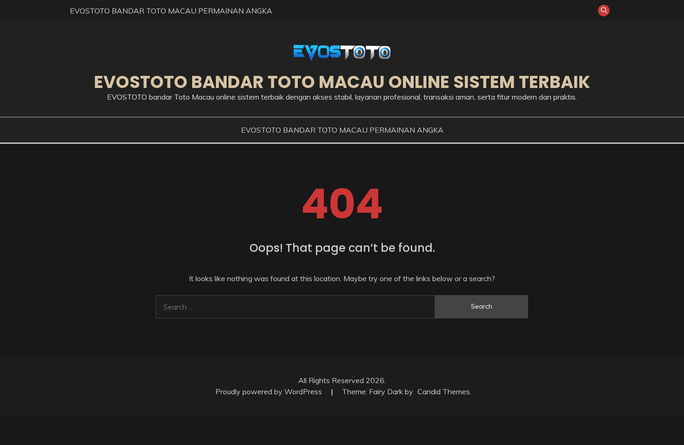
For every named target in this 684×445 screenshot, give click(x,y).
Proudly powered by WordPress (269, 391)
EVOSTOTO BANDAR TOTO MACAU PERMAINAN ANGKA (171, 10)
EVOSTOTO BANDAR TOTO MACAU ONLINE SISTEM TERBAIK (342, 82)
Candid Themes (443, 391)
